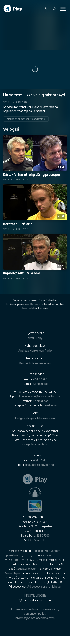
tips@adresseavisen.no (39, 465)
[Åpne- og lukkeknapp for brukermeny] (46, 9)
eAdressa (51, 405)
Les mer (43, 308)
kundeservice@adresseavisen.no (39, 396)
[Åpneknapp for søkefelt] (54, 9)
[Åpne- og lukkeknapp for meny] (63, 9)
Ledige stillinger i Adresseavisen (35, 418)
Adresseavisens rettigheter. (44, 586)
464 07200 (43, 535)
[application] (35, 69)
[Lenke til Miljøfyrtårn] (35, 506)
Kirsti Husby (35, 338)
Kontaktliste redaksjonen (35, 363)
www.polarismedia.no (34, 444)
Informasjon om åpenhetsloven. (35, 618)
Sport (6, 102)
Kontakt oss (40, 384)
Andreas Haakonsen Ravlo (35, 350)
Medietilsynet (13, 573)
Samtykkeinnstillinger (37, 600)
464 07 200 (40, 379)
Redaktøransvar (26, 568)
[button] (35, 69)
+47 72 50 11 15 (38, 540)
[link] (13, 8)
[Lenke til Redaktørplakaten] (35, 492)
